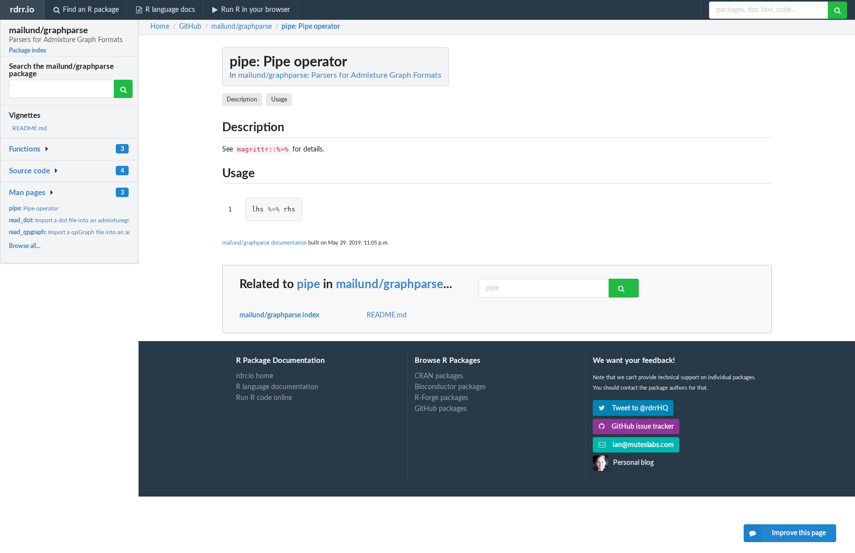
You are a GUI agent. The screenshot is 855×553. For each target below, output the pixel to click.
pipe (308, 285)
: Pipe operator (311, 26)
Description (242, 99)
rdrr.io (22, 9)
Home (159, 26)
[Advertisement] (697, 195)
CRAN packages (439, 376)
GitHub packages (441, 408)
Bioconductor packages (450, 387)
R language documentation (277, 387)
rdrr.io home (254, 376)
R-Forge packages (441, 398)
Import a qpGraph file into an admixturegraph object (96, 232)
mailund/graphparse (389, 285)
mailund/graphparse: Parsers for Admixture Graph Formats (339, 75)
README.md (29, 128)
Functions (25, 149)
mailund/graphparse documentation (264, 243)
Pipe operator (33, 208)
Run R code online (264, 398)
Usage (279, 99)
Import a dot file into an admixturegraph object (83, 220)
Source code (29, 171)
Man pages (27, 193)
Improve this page (799, 533)
